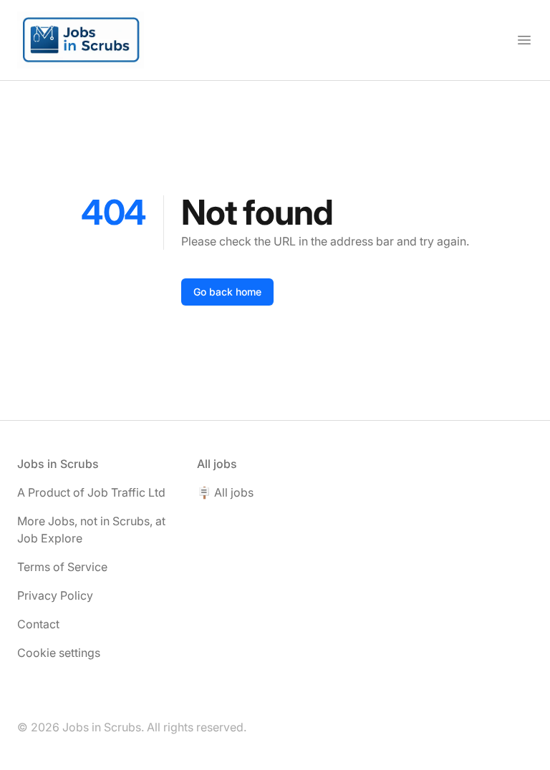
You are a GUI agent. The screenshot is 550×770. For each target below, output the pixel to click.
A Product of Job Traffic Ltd (91, 492)
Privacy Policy (55, 595)
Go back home (227, 292)
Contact (38, 624)
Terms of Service (62, 567)
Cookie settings (58, 652)
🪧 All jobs (225, 492)
